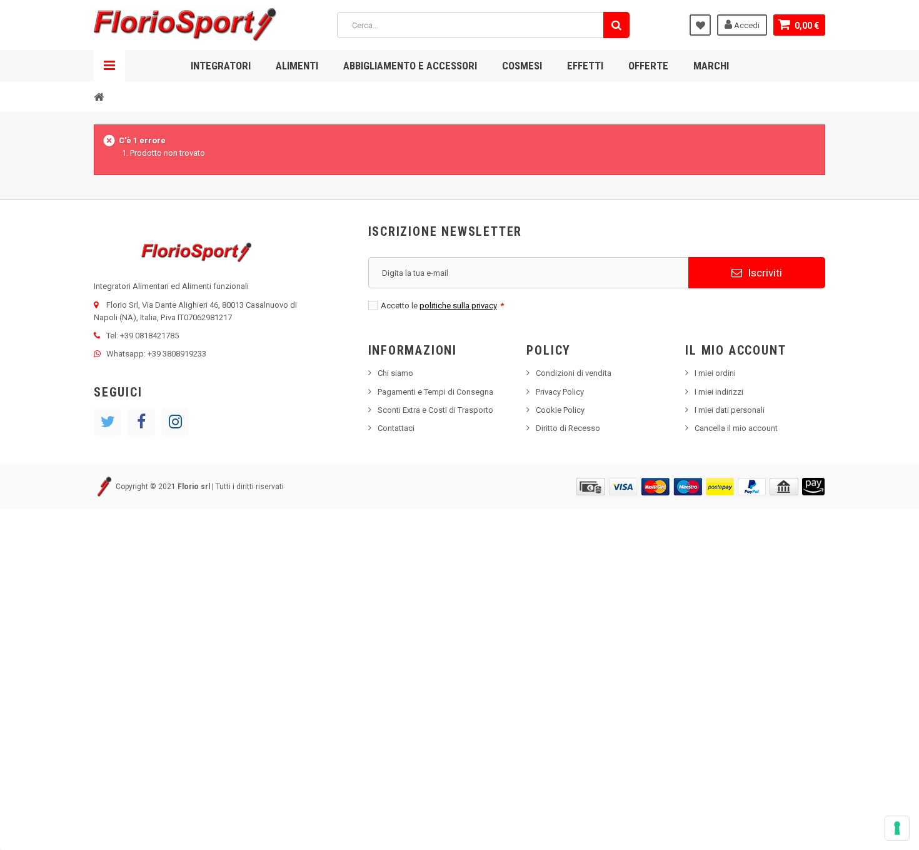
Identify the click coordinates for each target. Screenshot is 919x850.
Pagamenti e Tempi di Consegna (435, 392)
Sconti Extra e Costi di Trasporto (435, 410)
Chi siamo (395, 373)
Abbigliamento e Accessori (410, 65)
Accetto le (442, 305)
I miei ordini (715, 373)
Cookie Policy (560, 410)
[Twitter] (107, 422)
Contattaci (396, 428)
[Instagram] (175, 422)
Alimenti (297, 65)
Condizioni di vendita (573, 373)
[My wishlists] (700, 25)
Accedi (746, 25)
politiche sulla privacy (458, 305)
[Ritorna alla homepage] (99, 96)
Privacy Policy (560, 392)
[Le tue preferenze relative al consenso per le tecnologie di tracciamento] (897, 828)
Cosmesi (522, 65)
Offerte (648, 65)
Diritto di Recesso (568, 428)
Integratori (221, 65)
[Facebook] (141, 422)
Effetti (585, 65)
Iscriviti (763, 272)
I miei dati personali (730, 410)
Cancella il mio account (736, 428)
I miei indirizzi (719, 392)
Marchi (711, 65)
